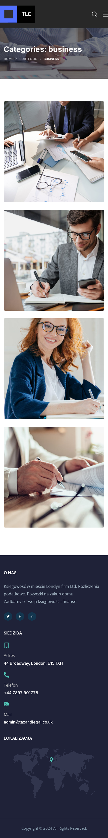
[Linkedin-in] (32, 616)
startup (65, 493)
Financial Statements (54, 373)
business (43, 167)
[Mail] (6, 704)
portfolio (28, 59)
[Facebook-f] (20, 616)
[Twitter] (8, 616)
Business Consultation (54, 156)
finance (65, 167)
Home (8, 59)
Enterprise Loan (54, 265)
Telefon (11, 685)
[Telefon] (6, 675)
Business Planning (54, 482)
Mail (8, 714)
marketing (65, 276)
